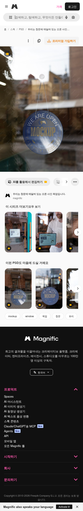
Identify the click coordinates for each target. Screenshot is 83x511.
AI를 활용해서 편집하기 (25, 183)
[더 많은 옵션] (28, 41)
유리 (71, 316)
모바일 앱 (10, 441)
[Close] (77, 506)
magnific (17, 198)
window (29, 316)
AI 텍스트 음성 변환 (16, 416)
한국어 (41, 372)
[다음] (66, 182)
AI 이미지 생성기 (14, 406)
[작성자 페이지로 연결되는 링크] (7, 196)
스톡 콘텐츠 (11, 421)
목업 (44, 316)
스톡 (12, 29)
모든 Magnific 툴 (14, 446)
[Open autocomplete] (9, 17)
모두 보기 (34, 206)
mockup (12, 316)
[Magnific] (41, 339)
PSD (21, 29)
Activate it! (64, 506)
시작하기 (10, 456)
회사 (7, 468)
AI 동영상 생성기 (14, 411)
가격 (59, 6)
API (6, 436)
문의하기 (10, 479)
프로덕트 (10, 389)
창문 (58, 316)
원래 (23, 54)
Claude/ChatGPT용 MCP (23, 426)
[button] (41, 372)
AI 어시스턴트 (13, 401)
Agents (12, 431)
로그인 (72, 6)
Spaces (8, 396)
